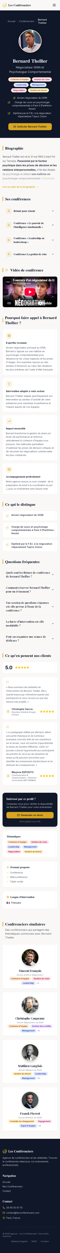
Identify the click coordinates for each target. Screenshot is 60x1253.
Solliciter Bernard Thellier (32, 126)
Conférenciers (26, 21)
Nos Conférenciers (13, 1186)
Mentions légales (19, 1241)
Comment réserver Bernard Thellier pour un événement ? (28, 589)
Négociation (19, 90)
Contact (7, 1191)
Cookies (45, 1241)
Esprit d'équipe (28, 1126)
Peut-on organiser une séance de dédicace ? (26, 638)
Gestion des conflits (41, 1026)
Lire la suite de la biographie (19, 186)
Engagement (44, 1121)
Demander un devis (32, 815)
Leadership (21, 85)
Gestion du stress (38, 90)
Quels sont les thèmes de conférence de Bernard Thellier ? (28, 574)
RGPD (34, 1241)
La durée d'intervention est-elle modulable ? (25, 623)
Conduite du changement (22, 1121)
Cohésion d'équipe (19, 79)
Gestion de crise (42, 79)
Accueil (11, 21)
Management (38, 85)
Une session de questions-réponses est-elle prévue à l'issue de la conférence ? (27, 606)
